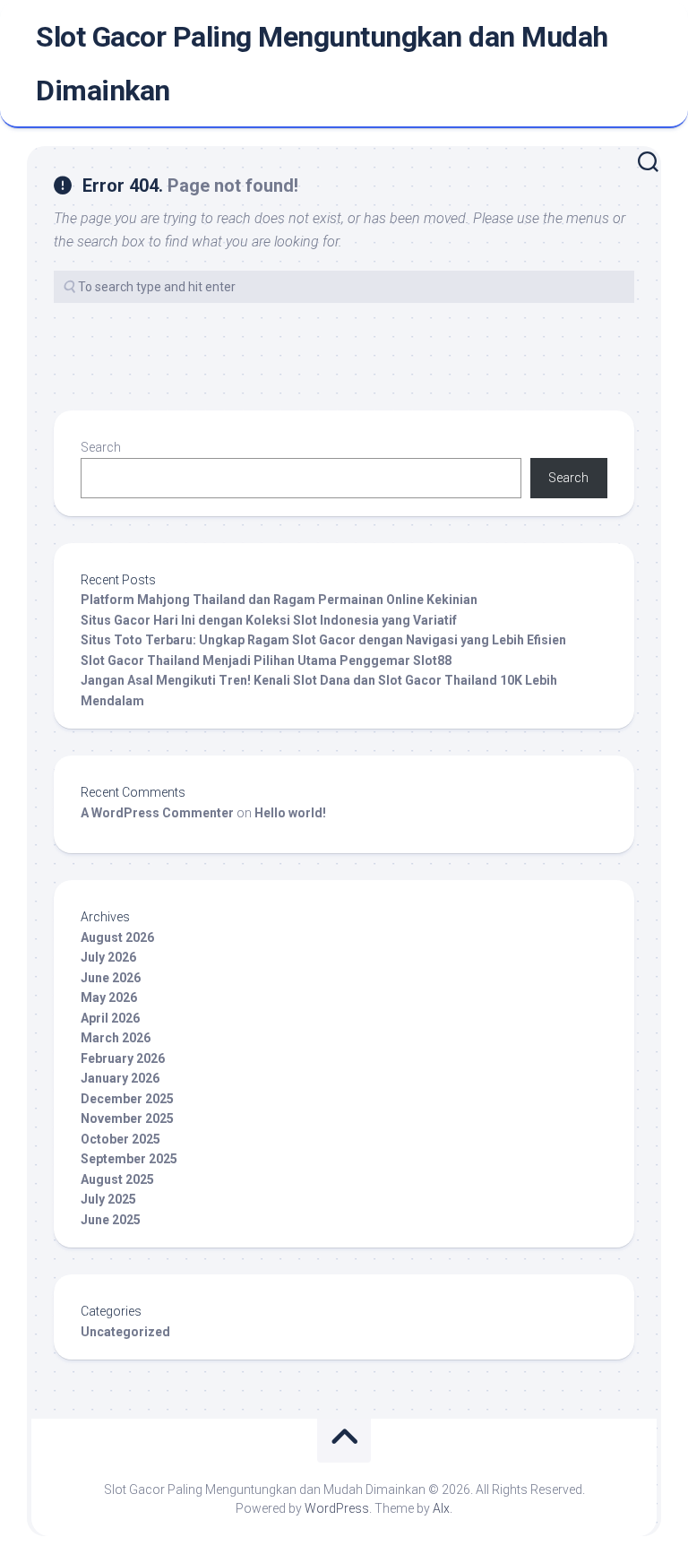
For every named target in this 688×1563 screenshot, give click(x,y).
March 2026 (115, 1038)
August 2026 (117, 937)
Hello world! (290, 813)
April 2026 (110, 1018)
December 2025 (127, 1099)
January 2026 (120, 1078)
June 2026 (111, 978)
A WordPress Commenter (157, 813)
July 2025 (108, 1199)
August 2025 (117, 1179)
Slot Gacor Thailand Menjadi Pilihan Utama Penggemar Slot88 (266, 660)
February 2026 (123, 1058)
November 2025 (127, 1118)
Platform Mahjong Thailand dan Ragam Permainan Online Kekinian (279, 599)
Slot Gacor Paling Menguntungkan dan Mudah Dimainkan (322, 64)
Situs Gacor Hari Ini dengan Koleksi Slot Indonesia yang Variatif (269, 620)
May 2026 (109, 997)
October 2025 (120, 1139)
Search (101, 447)
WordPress (337, 1508)
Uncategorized (125, 1332)
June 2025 (111, 1220)
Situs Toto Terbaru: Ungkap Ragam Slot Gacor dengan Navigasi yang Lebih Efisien (323, 640)
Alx (441, 1508)
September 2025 (129, 1159)
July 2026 (108, 957)
